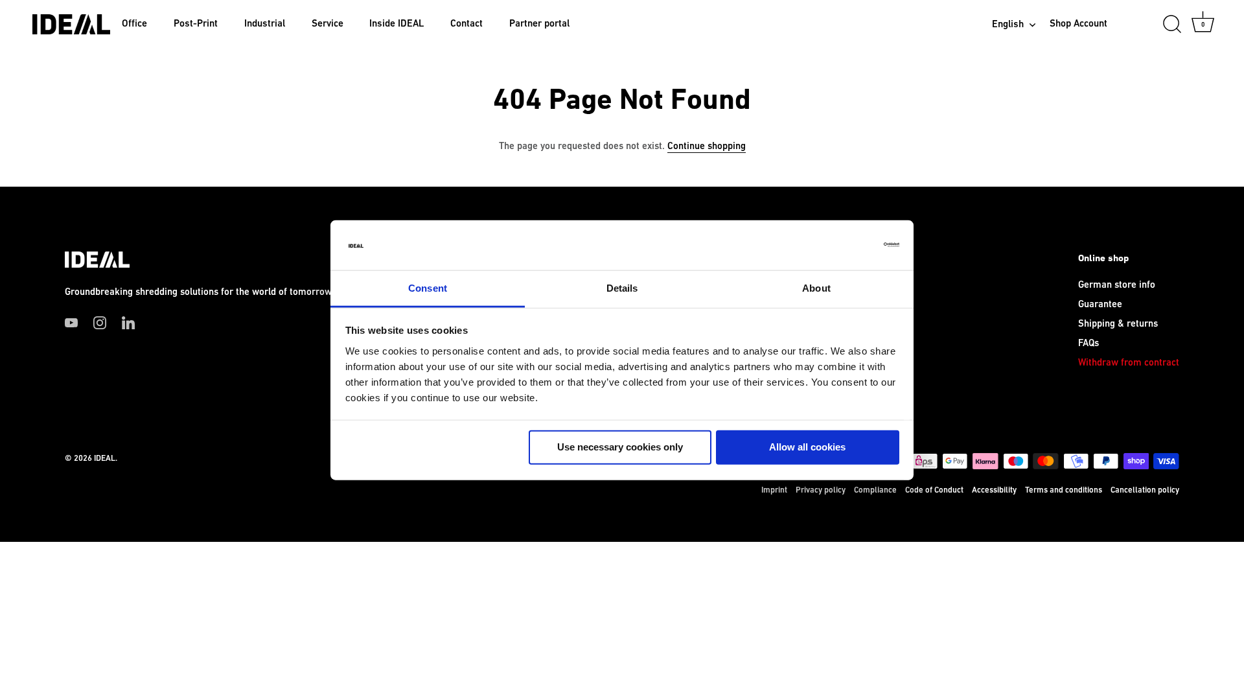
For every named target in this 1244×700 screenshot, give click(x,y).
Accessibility (994, 490)
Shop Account (1078, 24)
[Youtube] (71, 322)
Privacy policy (821, 490)
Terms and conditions (1063, 490)
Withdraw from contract (1128, 362)
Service (327, 24)
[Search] (1172, 24)
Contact (466, 24)
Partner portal (539, 24)
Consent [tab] (427, 288)
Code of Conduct (934, 490)
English (1008, 24)
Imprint (774, 490)
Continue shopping (706, 146)
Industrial (264, 24)
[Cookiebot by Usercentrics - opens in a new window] (842, 245)
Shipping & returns (1118, 324)
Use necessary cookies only (620, 446)
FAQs (1088, 343)
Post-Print (196, 24)
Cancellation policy (1145, 490)
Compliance (875, 490)
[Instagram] (99, 322)
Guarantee (1100, 304)
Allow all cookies (807, 446)
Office (134, 24)
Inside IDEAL (396, 24)
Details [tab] (622, 288)
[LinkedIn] (128, 322)
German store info (1116, 285)
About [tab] (816, 288)
